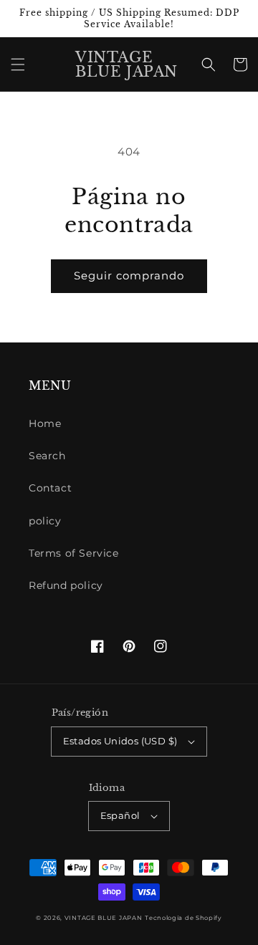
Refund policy (66, 585)
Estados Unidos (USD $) (120, 741)
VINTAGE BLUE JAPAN (103, 917)
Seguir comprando (129, 275)
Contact (50, 487)
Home (45, 423)
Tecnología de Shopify (183, 917)
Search (47, 455)
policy (45, 520)
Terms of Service (74, 553)
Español (120, 815)
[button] (18, 64)
